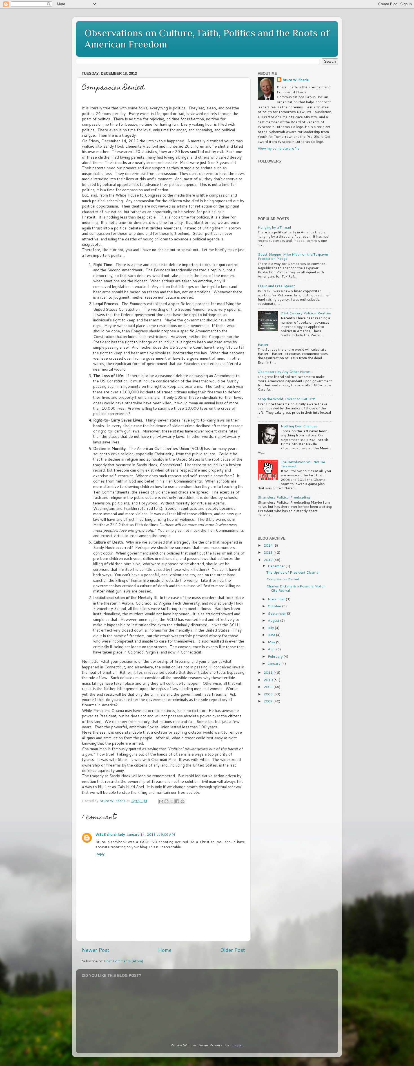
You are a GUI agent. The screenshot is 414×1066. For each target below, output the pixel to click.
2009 (268, 686)
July (271, 627)
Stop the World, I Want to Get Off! (286, 398)
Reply (100, 853)
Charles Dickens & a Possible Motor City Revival (295, 588)
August (274, 620)
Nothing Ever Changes (299, 426)
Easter (263, 344)
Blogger (236, 1044)
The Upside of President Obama (292, 572)
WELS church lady (110, 834)
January (274, 663)
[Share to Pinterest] (182, 801)
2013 (268, 552)
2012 (268, 559)
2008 (268, 694)
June (272, 634)
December (277, 565)
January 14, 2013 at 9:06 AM (151, 834)
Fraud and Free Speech (276, 285)
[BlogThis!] (166, 801)
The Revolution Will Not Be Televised (303, 463)
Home (165, 950)
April (272, 649)
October (275, 606)
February (276, 656)
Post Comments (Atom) (123, 960)
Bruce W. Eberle (295, 79)
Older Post (232, 950)
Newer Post (95, 950)
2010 (268, 679)
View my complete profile (278, 148)
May (272, 641)
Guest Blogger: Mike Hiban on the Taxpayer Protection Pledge (293, 256)
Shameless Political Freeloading (284, 497)
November (277, 598)
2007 (268, 701)
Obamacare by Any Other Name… (285, 371)
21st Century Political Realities (306, 312)
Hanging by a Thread (274, 227)
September (277, 613)
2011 (268, 672)
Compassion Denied (282, 579)
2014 (268, 545)
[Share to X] (172, 801)
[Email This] (161, 801)
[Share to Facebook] (177, 801)
